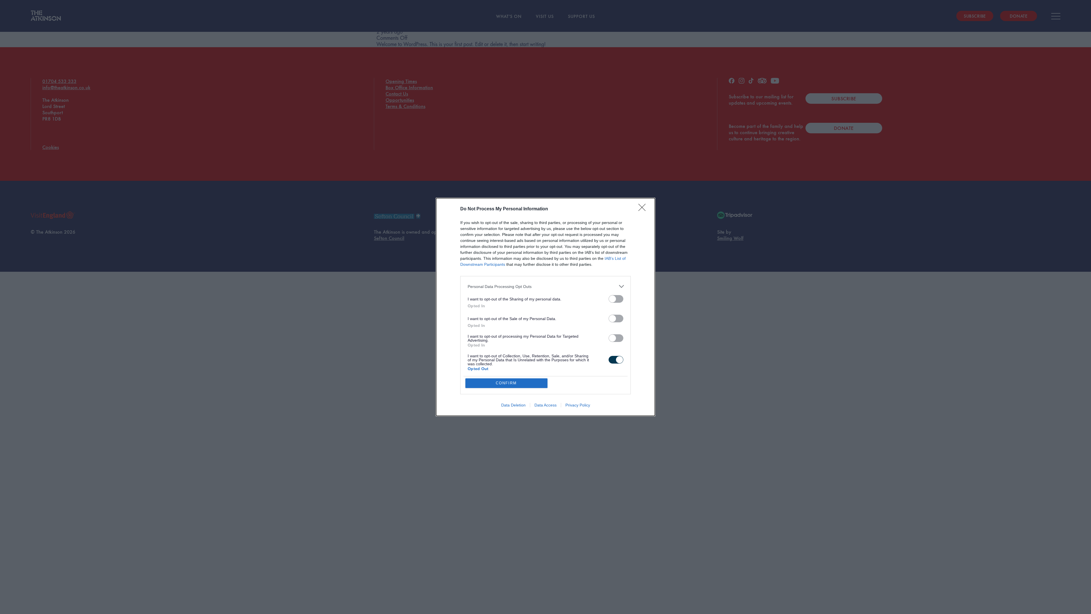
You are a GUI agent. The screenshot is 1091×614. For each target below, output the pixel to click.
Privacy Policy (577, 405)
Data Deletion (513, 405)
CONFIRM (506, 383)
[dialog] (545, 307)
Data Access (545, 405)
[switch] (616, 299)
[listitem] (545, 286)
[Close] (643, 209)
